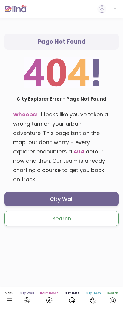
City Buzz (71, 293)
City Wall (61, 199)
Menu (9, 293)
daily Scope (49, 293)
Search (61, 218)
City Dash (93, 293)
